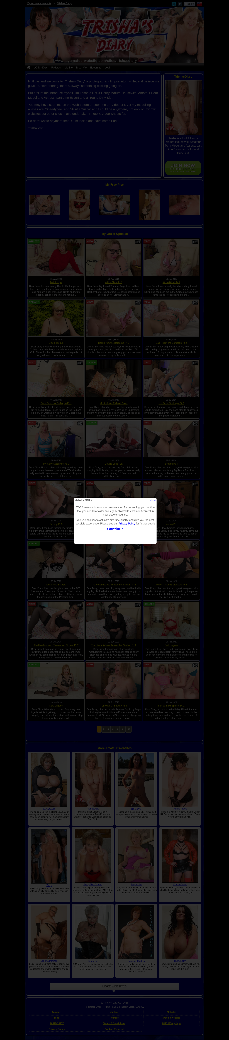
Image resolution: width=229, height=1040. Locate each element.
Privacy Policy (126, 523)
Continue (115, 529)
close (153, 500)
